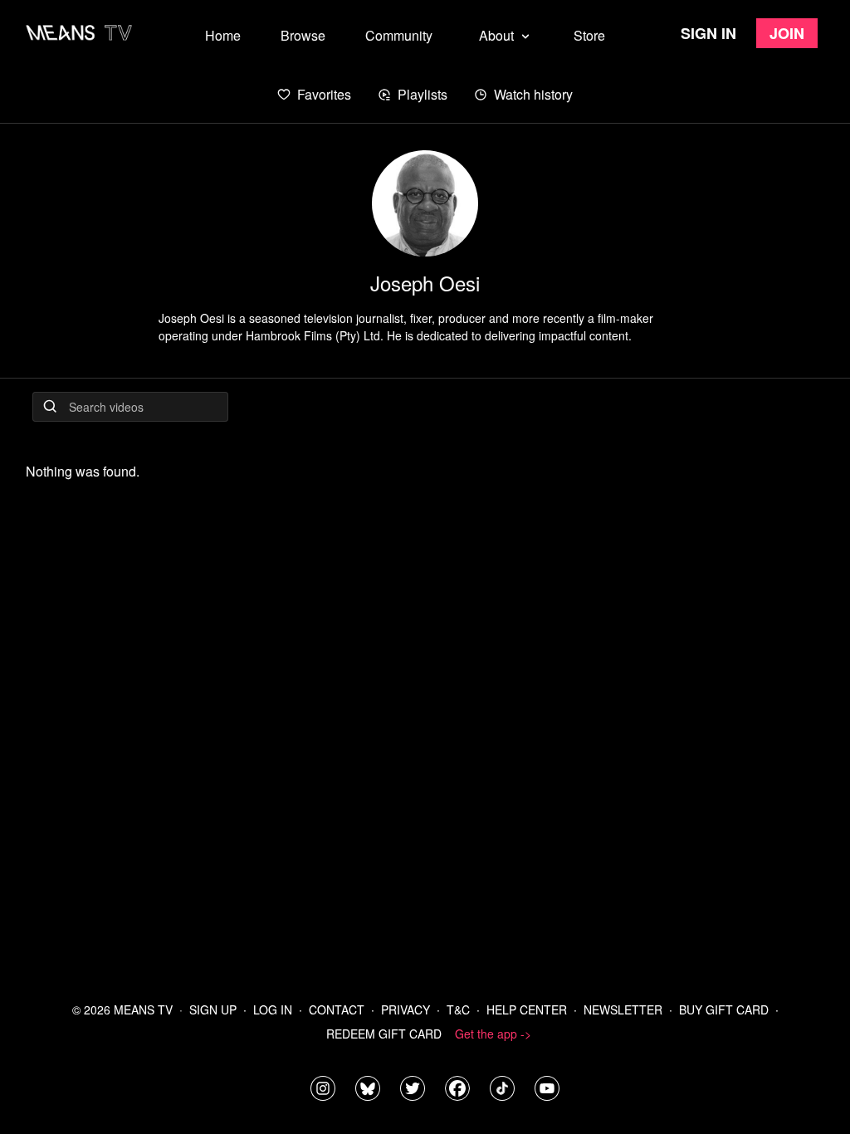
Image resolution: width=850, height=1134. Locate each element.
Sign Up (213, 1009)
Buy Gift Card (724, 1009)
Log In (272, 1009)
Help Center (526, 1009)
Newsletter (623, 1009)
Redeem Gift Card (384, 1033)
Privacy (405, 1009)
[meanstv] (457, 1088)
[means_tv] (322, 1088)
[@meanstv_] (502, 1088)
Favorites (324, 94)
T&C (458, 1009)
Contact (336, 1009)
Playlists (422, 94)
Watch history (533, 94)
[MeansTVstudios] (367, 1088)
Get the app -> (493, 1033)
